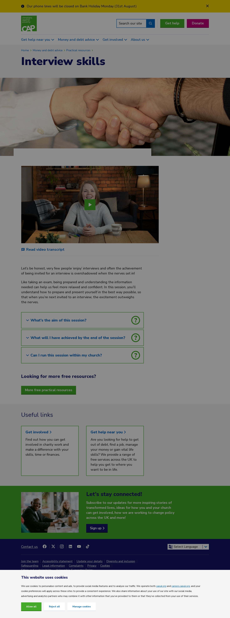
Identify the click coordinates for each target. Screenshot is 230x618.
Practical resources (78, 50)
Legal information (53, 566)
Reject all (54, 606)
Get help (172, 23)
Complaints (76, 566)
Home (25, 50)
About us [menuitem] (138, 39)
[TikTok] (87, 546)
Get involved (37, 432)
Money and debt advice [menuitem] (76, 39)
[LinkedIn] (70, 546)
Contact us (29, 546)
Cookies (105, 566)
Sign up (96, 528)
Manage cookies (81, 606)
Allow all (31, 606)
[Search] (150, 23)
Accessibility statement (57, 561)
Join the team (29, 561)
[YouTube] (79, 546)
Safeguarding (29, 566)
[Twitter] (53, 546)
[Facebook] (44, 546)
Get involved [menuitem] (113, 39)
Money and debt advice (48, 50)
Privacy (91, 566)
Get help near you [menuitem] (35, 39)
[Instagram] (62, 546)
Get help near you (107, 432)
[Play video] (90, 204)
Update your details (89, 561)
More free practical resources (48, 390)
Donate (198, 23)
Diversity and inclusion (120, 561)
